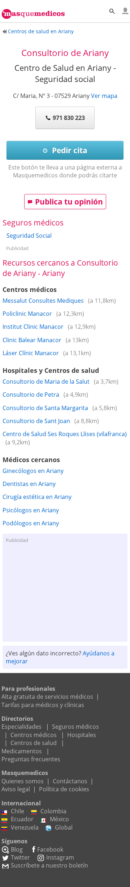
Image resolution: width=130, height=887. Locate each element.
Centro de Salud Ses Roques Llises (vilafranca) (65, 434)
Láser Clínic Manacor (31, 353)
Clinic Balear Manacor (32, 340)
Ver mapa (104, 96)
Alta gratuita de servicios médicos (47, 697)
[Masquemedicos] (33, 10)
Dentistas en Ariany (29, 484)
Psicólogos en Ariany (31, 510)
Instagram (60, 857)
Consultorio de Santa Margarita (45, 408)
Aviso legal (15, 789)
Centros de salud (33, 743)
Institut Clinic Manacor (33, 327)
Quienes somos (22, 781)
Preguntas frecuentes (30, 759)
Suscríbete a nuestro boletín (49, 865)
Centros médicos (33, 735)
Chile (17, 811)
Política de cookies (64, 789)
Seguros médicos (75, 727)
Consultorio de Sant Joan (36, 421)
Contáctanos (70, 781)
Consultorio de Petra (31, 395)
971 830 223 (69, 118)
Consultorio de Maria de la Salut (46, 382)
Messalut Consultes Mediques (43, 301)
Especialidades (21, 727)
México (59, 819)
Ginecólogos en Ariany (33, 471)
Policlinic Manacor (27, 314)
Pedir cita (68, 150)
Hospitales (81, 735)
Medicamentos (21, 751)
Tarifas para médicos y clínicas (42, 705)
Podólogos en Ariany (31, 523)
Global (64, 827)
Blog (17, 849)
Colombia (53, 811)
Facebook (50, 849)
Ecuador (22, 819)
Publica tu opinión (69, 202)
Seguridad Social (29, 236)
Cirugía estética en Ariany (37, 497)
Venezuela (25, 827)
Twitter (20, 857)
